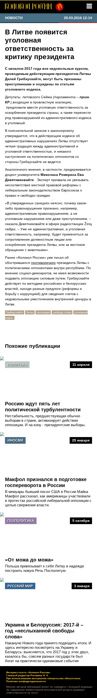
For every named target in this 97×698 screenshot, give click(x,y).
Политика (17, 365)
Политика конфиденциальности (26, 681)
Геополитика (20, 521)
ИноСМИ (15, 440)
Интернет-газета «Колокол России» (28, 672)
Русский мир (20, 586)
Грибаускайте (14, 312)
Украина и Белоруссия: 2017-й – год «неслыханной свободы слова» (44, 630)
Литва (30, 312)
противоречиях (43, 263)
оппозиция (43, 312)
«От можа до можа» (29, 559)
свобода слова (62, 312)
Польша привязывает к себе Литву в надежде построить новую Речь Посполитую (44, 568)
